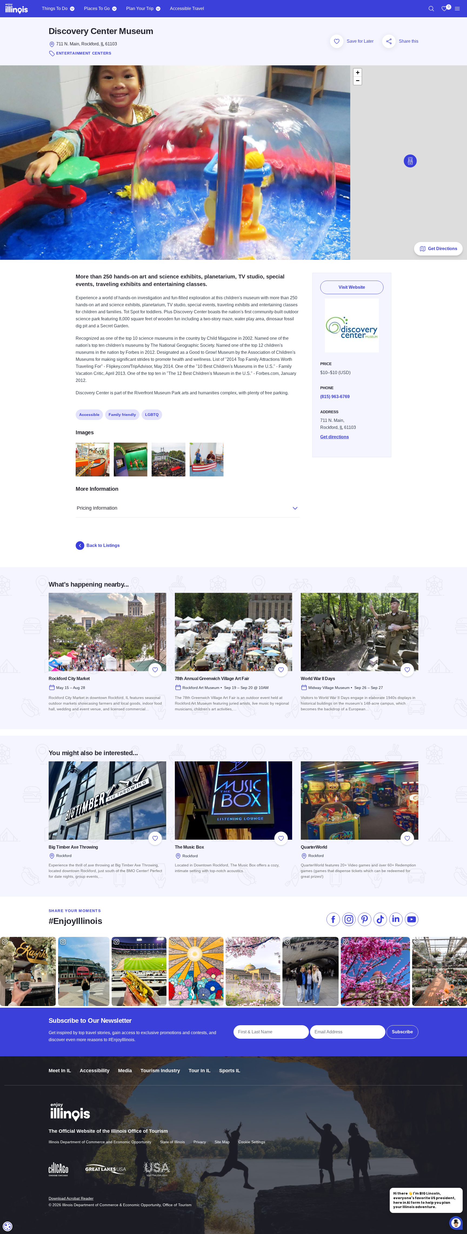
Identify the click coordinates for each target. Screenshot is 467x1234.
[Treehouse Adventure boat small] (207, 459)
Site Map (222, 1142)
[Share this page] (389, 41)
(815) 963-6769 (335, 396)
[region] (431, 8)
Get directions (334, 437)
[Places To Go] (114, 8)
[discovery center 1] (92, 459)
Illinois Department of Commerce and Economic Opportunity (100, 1142)
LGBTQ (152, 414)
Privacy (200, 1142)
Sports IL (229, 1070)
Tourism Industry (160, 1070)
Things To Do (55, 8)
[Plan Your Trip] (158, 8)
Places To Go (97, 8)
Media (125, 1070)
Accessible (89, 414)
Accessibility (94, 1070)
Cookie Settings (251, 1142)
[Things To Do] (72, 8)
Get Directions (442, 248)
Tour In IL (200, 1070)
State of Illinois (172, 1142)
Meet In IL (60, 1070)
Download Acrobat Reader (71, 1198)
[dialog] (7, 1226)
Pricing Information (97, 508)
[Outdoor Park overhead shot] (168, 459)
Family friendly (122, 414)
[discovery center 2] (131, 459)
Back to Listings (103, 545)
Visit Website (352, 287)
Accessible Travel (187, 8)
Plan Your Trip (140, 8)
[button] (410, 160)
